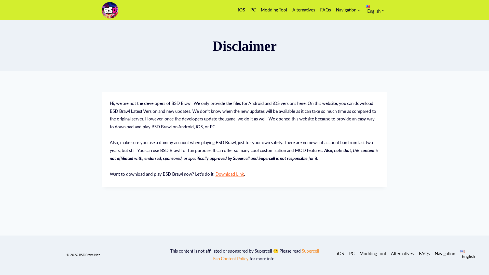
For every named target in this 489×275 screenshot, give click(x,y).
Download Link (229, 174)
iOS (241, 10)
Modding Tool (274, 10)
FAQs (325, 10)
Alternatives (303, 10)
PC (253, 10)
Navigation (445, 254)
